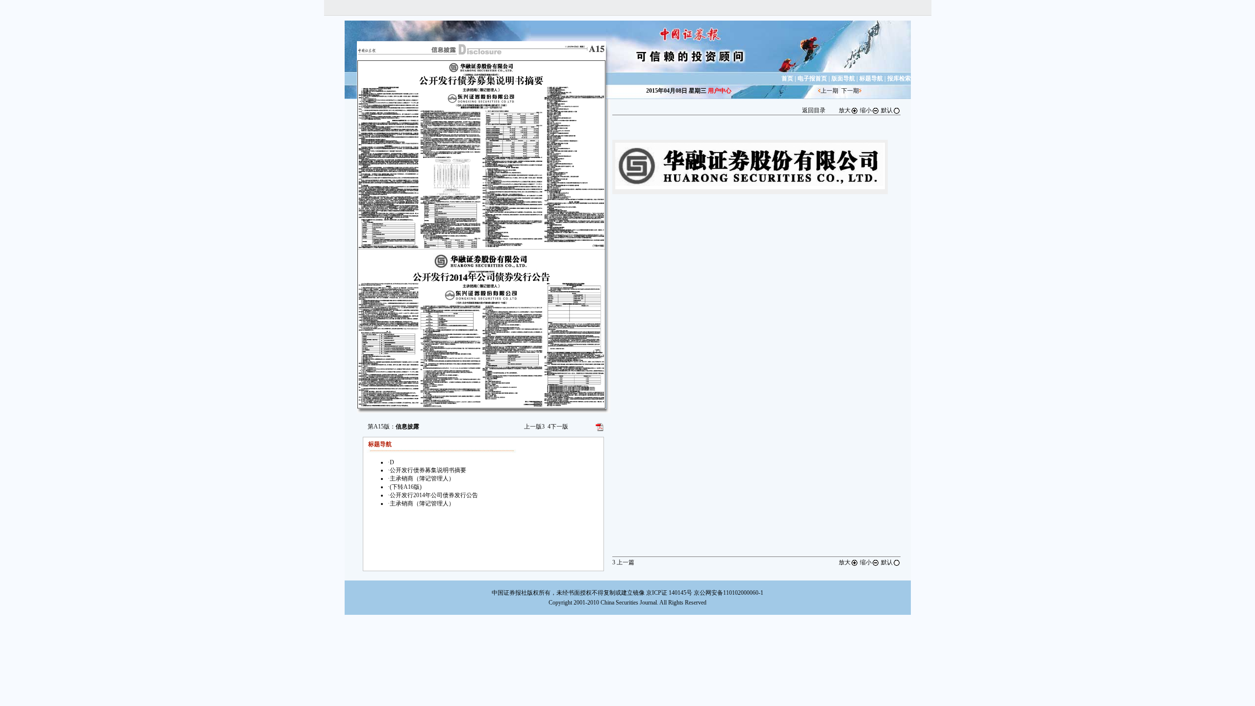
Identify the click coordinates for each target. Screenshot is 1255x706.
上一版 (534, 426)
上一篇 (623, 562)
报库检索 (899, 78)
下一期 (850, 90)
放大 (845, 110)
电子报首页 (812, 78)
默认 (887, 110)
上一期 (829, 90)
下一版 (558, 426)
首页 (787, 78)
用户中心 (719, 90)
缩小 (866, 110)
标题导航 (871, 78)
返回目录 (814, 110)
